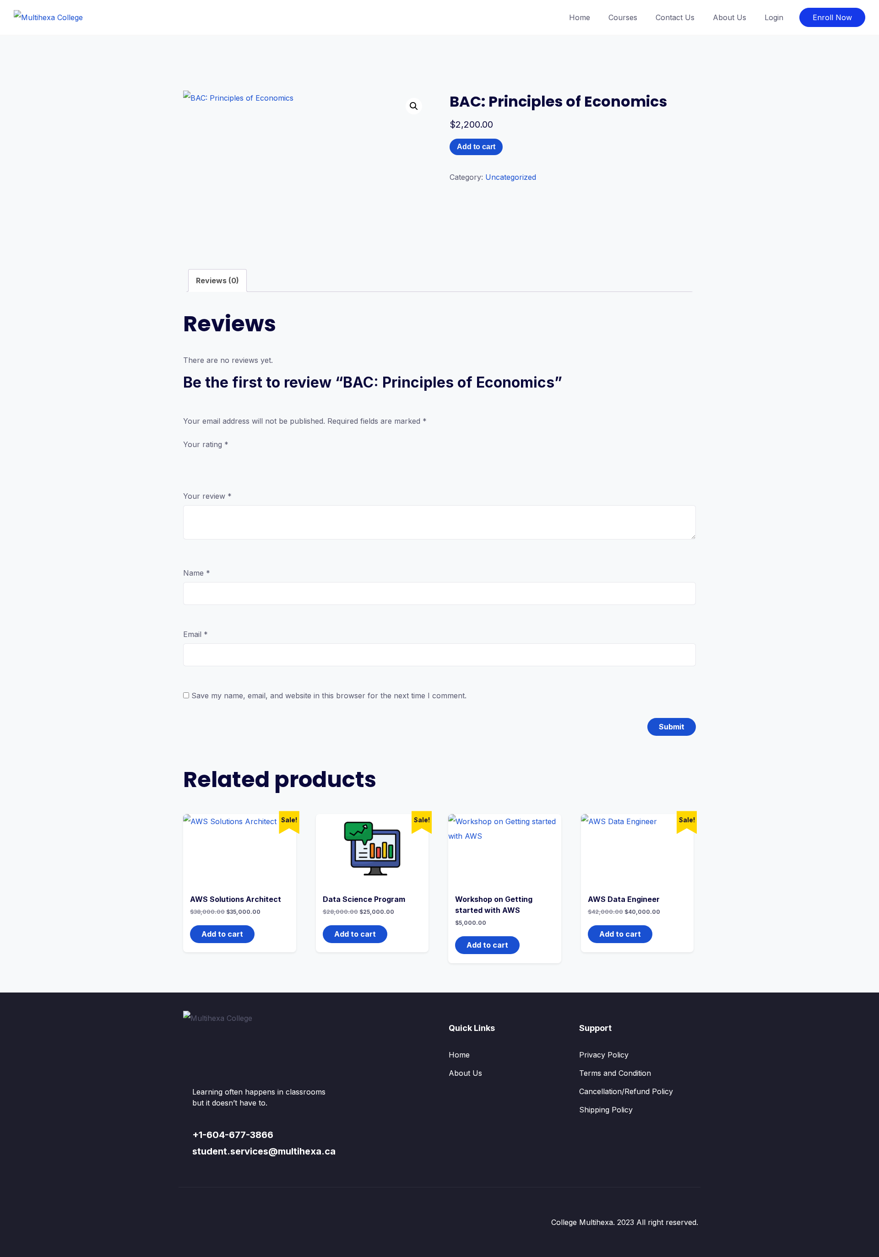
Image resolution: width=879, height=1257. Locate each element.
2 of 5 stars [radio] (201, 464)
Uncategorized (510, 177)
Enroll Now (832, 17)
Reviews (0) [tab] (217, 280)
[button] (414, 106)
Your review (207, 496)
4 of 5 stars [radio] (228, 464)
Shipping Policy (606, 1109)
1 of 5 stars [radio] (188, 464)
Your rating (205, 444)
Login (774, 17)
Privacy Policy (604, 1054)
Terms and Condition (615, 1073)
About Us (729, 17)
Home (579, 17)
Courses (622, 17)
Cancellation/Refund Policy (626, 1091)
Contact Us (675, 17)
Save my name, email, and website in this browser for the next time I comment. (329, 695)
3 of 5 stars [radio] (215, 464)
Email (195, 634)
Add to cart (476, 147)
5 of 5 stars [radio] (241, 464)
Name (196, 572)
